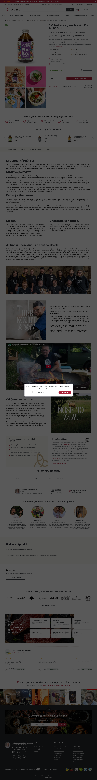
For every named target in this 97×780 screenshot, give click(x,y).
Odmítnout (41, 392)
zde (65, 388)
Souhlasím (65, 392)
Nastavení (29, 392)
